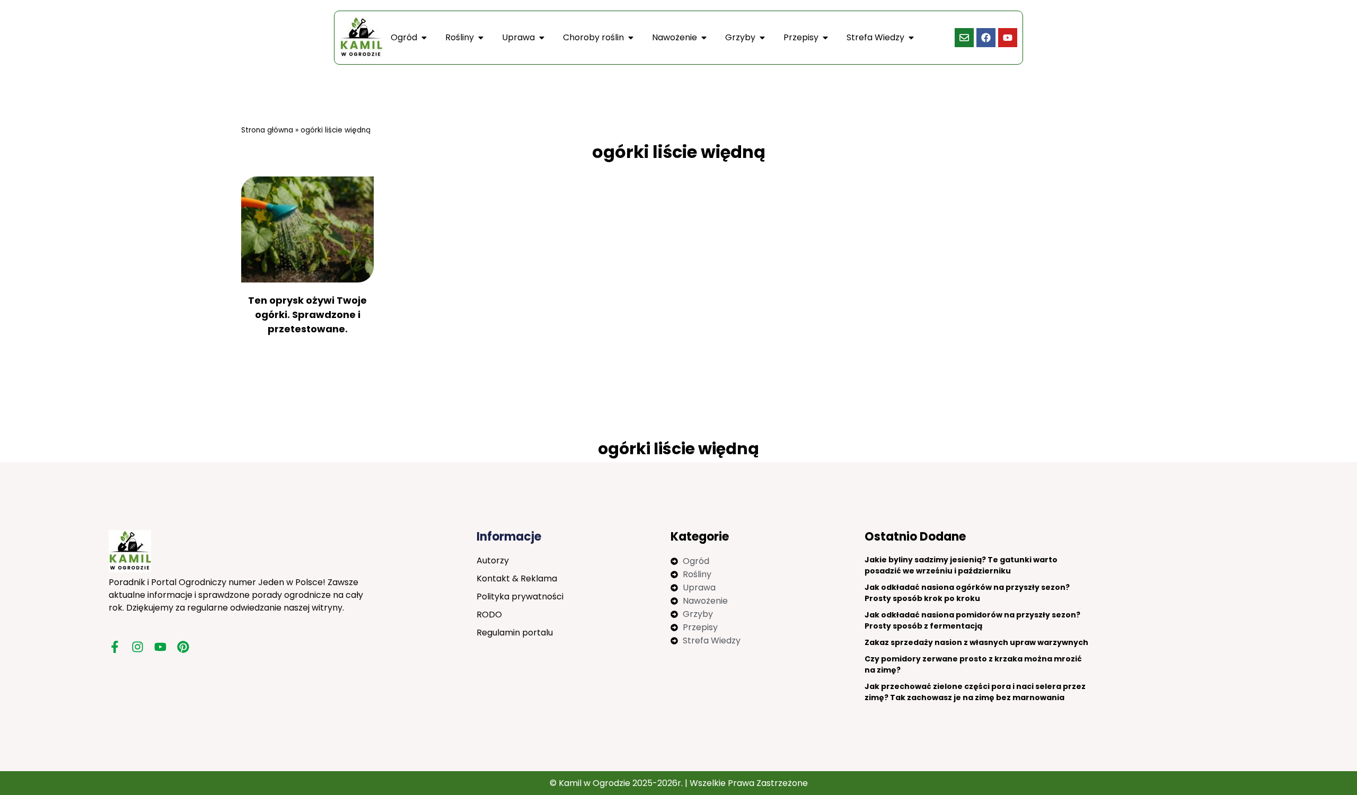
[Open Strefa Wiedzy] (911, 37)
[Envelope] (964, 37)
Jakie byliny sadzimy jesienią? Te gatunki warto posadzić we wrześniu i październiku (961, 565)
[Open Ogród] (424, 37)
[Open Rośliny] (481, 37)
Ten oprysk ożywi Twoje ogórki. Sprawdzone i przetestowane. (307, 314)
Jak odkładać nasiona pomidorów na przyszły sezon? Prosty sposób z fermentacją (972, 620)
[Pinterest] (183, 647)
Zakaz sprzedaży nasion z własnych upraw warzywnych (976, 642)
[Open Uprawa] (541, 37)
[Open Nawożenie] (704, 37)
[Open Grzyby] (762, 37)
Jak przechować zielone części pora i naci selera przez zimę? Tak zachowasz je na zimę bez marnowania (975, 692)
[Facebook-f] (115, 647)
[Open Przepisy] (825, 37)
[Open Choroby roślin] (631, 37)
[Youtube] (1007, 37)
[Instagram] (137, 647)
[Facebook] (985, 37)
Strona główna (267, 130)
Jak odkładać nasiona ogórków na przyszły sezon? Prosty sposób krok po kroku (967, 593)
